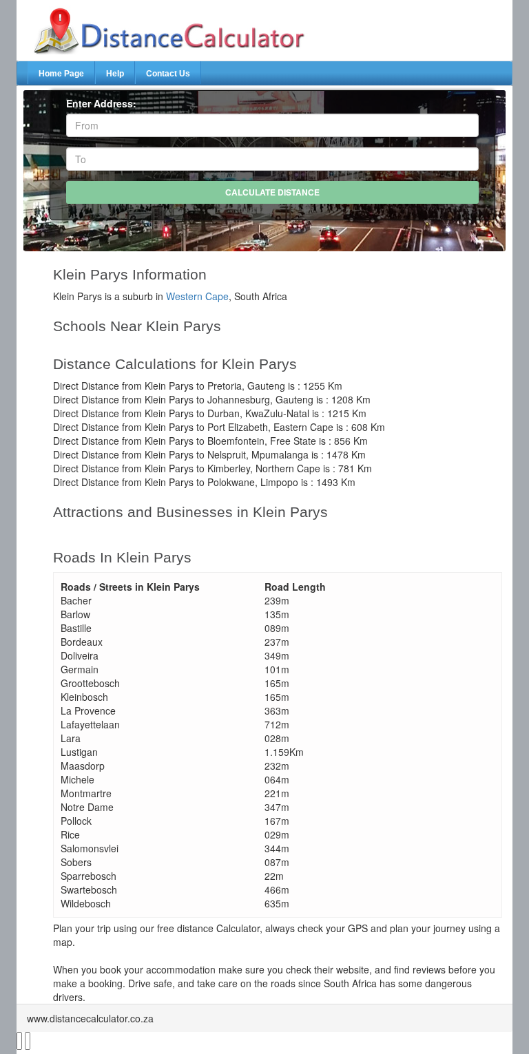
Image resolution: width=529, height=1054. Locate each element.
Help (115, 73)
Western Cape (197, 296)
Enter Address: (101, 103)
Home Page (61, 73)
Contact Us (168, 73)
